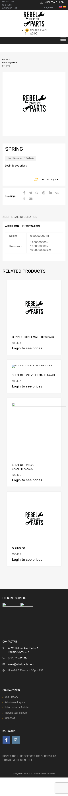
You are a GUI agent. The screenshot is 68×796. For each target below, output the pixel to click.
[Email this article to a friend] (30, 199)
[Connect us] (6, 740)
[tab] (34, 216)
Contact (10, 718)
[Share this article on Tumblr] (23, 199)
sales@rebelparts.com (21, 664)
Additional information (20, 217)
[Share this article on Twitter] (30, 193)
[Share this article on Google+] (36, 193)
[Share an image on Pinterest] (43, 193)
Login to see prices (16, 165)
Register (48, 7)
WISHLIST (7, 5)
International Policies (17, 707)
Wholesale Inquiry (15, 702)
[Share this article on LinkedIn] (50, 193)
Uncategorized (10, 62)
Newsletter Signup (16, 712)
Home (5, 59)
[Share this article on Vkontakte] (56, 193)
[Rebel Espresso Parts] (34, 26)
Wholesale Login (54, 2)
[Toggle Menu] (63, 40)
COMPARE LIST (9, 8)
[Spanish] (64, 6)
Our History (11, 697)
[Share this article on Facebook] (23, 193)
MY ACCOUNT (9, 1)
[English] (60, 6)
